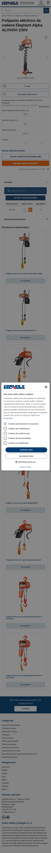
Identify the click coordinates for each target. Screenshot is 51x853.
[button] (25, 462)
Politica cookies (25, 467)
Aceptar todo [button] (26, 450)
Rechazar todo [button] (26, 456)
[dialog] (25, 426)
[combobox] (46, 387)
